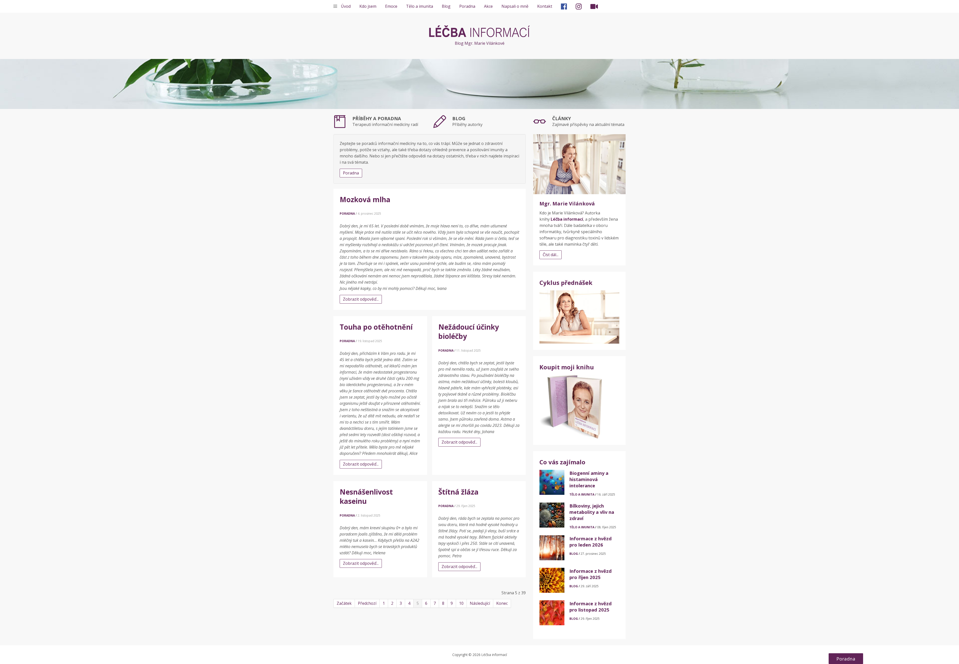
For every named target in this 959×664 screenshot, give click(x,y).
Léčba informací (479, 31)
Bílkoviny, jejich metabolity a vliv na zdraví (591, 512)
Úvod (346, 6)
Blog (446, 6)
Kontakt (544, 6)
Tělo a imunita (419, 6)
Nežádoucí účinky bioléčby (468, 331)
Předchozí (367, 603)
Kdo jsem (367, 6)
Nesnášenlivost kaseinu (366, 496)
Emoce (391, 6)
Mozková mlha (365, 199)
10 (461, 603)
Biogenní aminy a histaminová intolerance (588, 479)
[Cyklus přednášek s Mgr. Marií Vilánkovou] (579, 316)
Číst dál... (550, 254)
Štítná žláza (458, 492)
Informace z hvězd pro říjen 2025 (590, 574)
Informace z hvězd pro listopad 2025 (590, 606)
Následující (480, 603)
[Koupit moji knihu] (570, 406)
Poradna (467, 6)
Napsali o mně (514, 6)
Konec (502, 603)
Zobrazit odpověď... (361, 299)
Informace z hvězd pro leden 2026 (590, 541)
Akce (488, 6)
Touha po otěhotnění (376, 327)
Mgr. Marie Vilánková (567, 203)
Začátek (344, 603)
